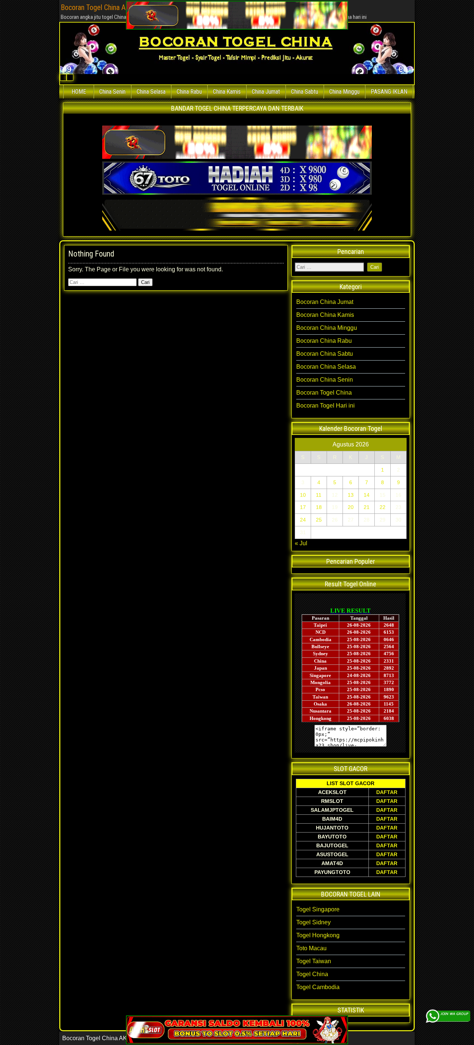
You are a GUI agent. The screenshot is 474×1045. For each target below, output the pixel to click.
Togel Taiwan (313, 961)
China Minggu (344, 91)
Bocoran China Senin (324, 379)
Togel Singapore (318, 909)
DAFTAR (386, 792)
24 (303, 520)
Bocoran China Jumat (324, 302)
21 (367, 507)
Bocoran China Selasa (326, 367)
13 (351, 495)
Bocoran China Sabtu (324, 354)
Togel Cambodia (318, 987)
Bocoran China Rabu (324, 341)
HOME (78, 91)
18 (319, 507)
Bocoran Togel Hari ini (325, 405)
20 (351, 507)
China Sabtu (304, 91)
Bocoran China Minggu (326, 328)
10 (303, 495)
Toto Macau (311, 948)
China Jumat (266, 91)
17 (303, 507)
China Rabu (189, 91)
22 (382, 507)
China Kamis (227, 91)
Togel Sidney (313, 922)
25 (319, 520)
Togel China (312, 974)
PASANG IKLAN (389, 91)
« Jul (301, 543)
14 (367, 495)
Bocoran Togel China (324, 392)
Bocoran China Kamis (325, 315)
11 (318, 495)
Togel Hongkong (318, 935)
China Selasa (151, 91)
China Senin (112, 91)
